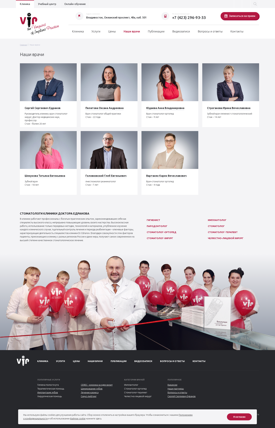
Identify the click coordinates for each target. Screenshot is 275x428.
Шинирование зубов (91, 388)
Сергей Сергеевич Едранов (42, 108)
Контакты (236, 31)
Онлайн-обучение (75, 4)
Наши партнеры (176, 388)
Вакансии (172, 385)
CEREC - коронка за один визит (97, 385)
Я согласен (239, 417)
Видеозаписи (181, 31)
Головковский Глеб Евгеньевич (106, 175)
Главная (23, 45)
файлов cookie (77, 418)
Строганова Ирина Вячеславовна (228, 108)
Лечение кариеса (90, 392)
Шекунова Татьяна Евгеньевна (45, 175)
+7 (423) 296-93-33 (189, 17)
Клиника (25, 4)
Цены (112, 31)
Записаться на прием (242, 15)
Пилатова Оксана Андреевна (104, 108)
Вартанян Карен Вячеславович (166, 175)
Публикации (156, 31)
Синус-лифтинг (88, 396)
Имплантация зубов (47, 392)
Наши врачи (132, 31)
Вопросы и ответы (210, 31)
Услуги (96, 31)
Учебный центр (47, 4)
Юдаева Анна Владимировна (165, 108)
